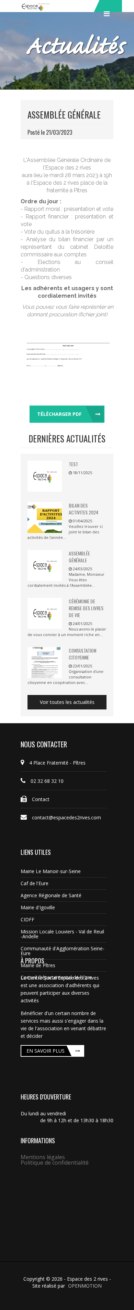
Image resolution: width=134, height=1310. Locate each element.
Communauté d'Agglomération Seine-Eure (62, 950)
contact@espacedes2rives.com (66, 817)
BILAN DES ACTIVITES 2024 (83, 509)
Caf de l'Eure (34, 883)
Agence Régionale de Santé (51, 895)
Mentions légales (43, 1157)
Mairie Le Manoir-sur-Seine (51, 871)
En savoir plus (45, 1050)
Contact (40, 799)
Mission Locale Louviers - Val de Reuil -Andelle (62, 934)
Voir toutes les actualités (67, 702)
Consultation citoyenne (82, 654)
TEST (73, 464)
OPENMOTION (85, 1285)
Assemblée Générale (79, 557)
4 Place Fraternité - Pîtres (57, 762)
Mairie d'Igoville (38, 907)
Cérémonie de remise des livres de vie (86, 607)
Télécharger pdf (59, 414)
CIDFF (27, 919)
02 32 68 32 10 (47, 781)
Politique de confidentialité (55, 1162)
